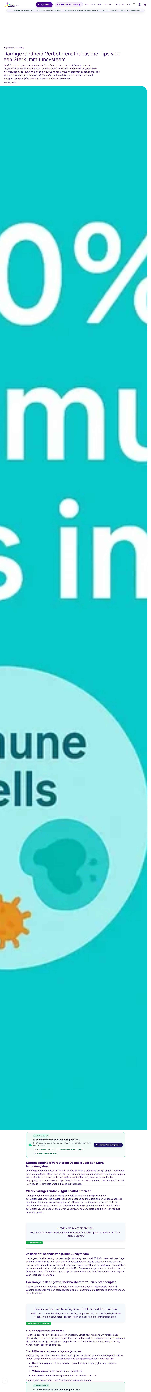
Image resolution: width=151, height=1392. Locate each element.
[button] (134, 4)
